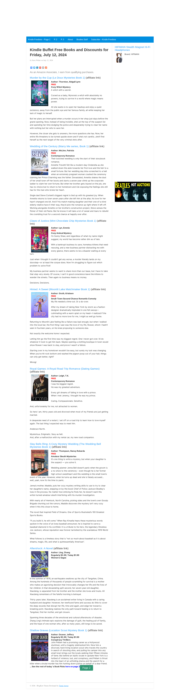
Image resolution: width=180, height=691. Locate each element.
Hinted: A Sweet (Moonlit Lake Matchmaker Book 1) (60, 289)
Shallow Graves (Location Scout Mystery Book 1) (58, 630)
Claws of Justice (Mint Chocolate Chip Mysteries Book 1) (63, 220)
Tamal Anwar (63, 686)
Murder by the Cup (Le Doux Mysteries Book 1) (57, 77)
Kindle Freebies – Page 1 (39, 39)
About (70, 39)
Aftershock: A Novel (41, 548)
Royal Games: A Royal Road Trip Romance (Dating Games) (65, 368)
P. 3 (62, 39)
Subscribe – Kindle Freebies (103, 39)
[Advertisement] (73, 17)
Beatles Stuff (82, 39)
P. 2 (55, 39)
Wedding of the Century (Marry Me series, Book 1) (59, 146)
